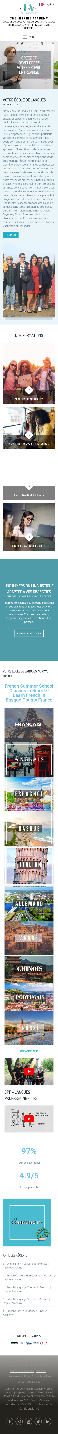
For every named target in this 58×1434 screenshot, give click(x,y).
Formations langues (22, 1370)
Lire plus (11, 235)
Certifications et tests (29, 495)
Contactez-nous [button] (29, 1051)
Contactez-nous (41, 1376)
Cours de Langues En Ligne (29, 546)
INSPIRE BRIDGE (40, 1365)
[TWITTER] (38, 1421)
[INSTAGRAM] (19, 1421)
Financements (13, 1376)
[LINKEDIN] (47, 1421)
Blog (27, 1376)
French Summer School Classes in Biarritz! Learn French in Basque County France (29, 693)
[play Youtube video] (29, 1071)
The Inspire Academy (29, 18)
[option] (29, 65)
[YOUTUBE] (28, 1421)
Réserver (41, 1370)
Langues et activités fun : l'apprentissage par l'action (29, 65)
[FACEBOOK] (9, 1421)
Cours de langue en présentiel (29, 443)
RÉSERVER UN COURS (29, 633)
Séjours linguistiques (29, 399)
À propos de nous (17, 1365)
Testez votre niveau (28, 1381)
